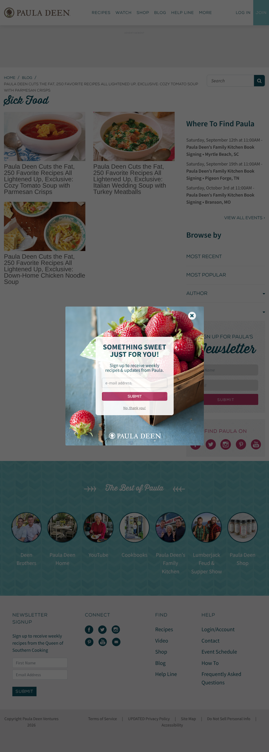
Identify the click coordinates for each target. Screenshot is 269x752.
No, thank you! (134, 407)
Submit (135, 396)
